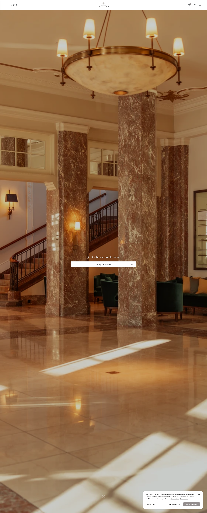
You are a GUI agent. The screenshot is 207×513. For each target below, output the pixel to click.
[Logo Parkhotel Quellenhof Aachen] (103, 4)
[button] (195, 4)
